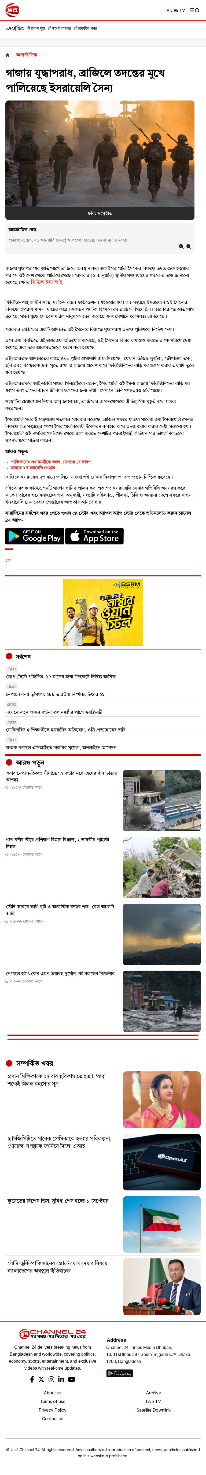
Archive (153, 1392)
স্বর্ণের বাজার (61, 29)
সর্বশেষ (22, 657)
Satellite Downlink (153, 1410)
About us (52, 1392)
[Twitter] (41, 1380)
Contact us (52, 1418)
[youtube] (71, 1380)
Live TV (153, 1401)
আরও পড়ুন (29, 763)
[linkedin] (61, 1380)
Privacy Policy (53, 1410)
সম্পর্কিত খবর (33, 1063)
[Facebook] (32, 1380)
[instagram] (51, 1380)
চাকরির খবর (87, 29)
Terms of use (52, 1401)
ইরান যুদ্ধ (38, 29)
